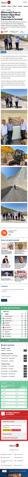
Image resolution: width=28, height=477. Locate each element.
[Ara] (24, 2)
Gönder (4, 300)
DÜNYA (9, 6)
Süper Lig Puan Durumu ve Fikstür (7, 461)
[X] (13, 450)
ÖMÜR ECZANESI (7, 434)
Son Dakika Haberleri (7, 465)
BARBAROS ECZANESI (9, 421)
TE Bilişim (11, 232)
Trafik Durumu (19, 457)
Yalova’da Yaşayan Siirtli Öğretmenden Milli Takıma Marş (21, 280)
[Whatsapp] (18, 450)
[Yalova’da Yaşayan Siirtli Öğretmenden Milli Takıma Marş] (21, 274)
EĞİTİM (20, 6)
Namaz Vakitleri (6, 457)
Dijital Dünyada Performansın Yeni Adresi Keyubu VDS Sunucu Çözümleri (5, 265)
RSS (5, 471)
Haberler (3, 10)
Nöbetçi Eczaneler (6, 454)
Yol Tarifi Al (7, 430)
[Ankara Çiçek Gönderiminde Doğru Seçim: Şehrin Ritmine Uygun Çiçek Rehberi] (7, 246)
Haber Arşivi (19, 465)
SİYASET (15, 6)
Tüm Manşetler (19, 460)
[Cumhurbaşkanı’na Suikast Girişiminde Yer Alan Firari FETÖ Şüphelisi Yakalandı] (21, 246)
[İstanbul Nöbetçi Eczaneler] (26, 413)
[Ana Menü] (26, 2)
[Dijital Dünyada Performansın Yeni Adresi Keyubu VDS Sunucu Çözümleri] (7, 259)
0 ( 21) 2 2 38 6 (16, 430)
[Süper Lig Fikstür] (26, 345)
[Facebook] (10, 450)
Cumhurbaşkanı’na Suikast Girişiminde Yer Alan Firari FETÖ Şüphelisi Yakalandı (20, 252)
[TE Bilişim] (4, 233)
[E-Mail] (9, 235)
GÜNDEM (3, 6)
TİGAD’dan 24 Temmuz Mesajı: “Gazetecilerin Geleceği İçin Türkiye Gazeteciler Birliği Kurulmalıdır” (20, 266)
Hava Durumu (19, 454)
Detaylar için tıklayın (14, 340)
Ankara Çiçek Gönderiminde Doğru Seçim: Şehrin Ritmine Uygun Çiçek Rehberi (6, 252)
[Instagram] (15, 450)
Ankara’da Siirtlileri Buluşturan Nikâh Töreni (7, 279)
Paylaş (4, 52)
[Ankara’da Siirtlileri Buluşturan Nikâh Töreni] (7, 274)
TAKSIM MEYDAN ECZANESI (10, 438)
